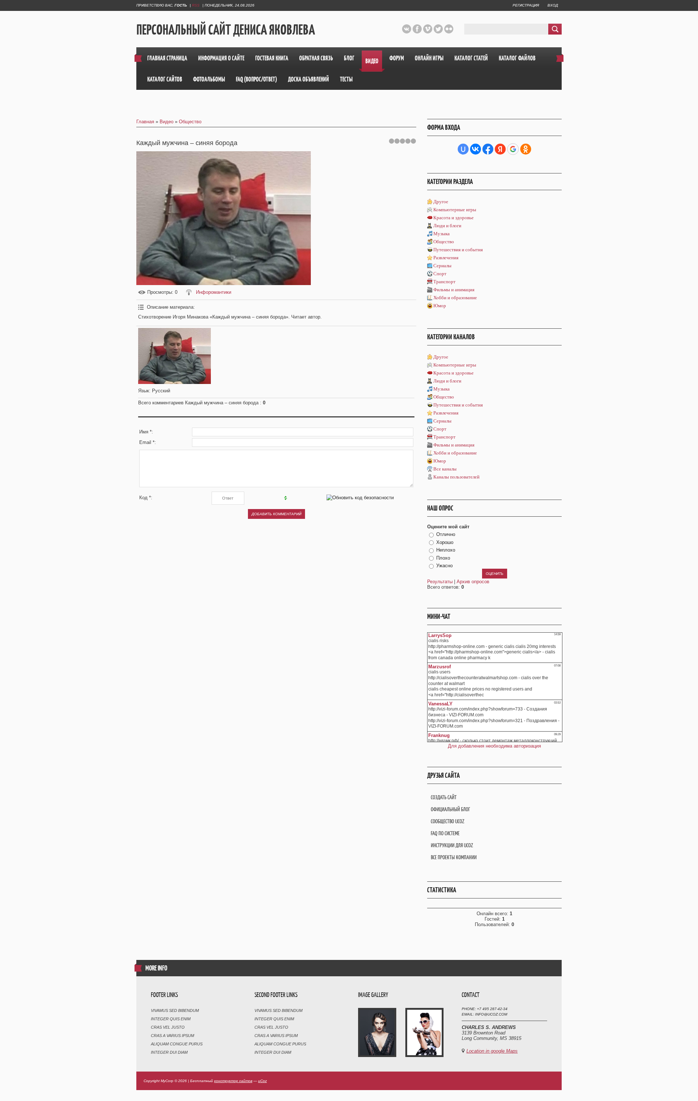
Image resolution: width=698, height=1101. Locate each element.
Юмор (439, 305)
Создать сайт (444, 797)
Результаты (440, 581)
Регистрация (526, 5)
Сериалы (442, 265)
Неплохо (445, 550)
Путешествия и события (458, 249)
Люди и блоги (447, 225)
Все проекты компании (454, 857)
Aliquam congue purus (176, 1044)
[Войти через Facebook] (487, 149)
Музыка (441, 233)
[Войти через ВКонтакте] (475, 149)
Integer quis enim (170, 1019)
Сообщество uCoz (447, 821)
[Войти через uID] (463, 149)
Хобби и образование (455, 297)
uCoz (262, 1081)
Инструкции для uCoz (452, 845)
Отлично (445, 534)
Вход (552, 5)
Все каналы (445, 469)
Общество (190, 121)
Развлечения (445, 257)
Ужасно (444, 565)
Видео (166, 121)
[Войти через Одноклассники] (525, 149)
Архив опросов (473, 581)
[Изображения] (174, 356)
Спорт (439, 273)
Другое (440, 201)
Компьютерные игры (454, 209)
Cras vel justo (168, 1027)
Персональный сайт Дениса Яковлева (225, 29)
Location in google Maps (492, 1051)
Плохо (443, 558)
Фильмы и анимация (453, 289)
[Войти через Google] (513, 149)
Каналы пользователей (456, 477)
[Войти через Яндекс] (500, 149)
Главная (145, 121)
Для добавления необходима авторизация (494, 746)
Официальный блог (450, 809)
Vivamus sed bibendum (175, 1010)
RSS (196, 5)
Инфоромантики (213, 292)
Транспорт (444, 281)
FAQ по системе (445, 833)
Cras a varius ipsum (172, 1035)
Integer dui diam (169, 1052)
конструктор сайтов (233, 1081)
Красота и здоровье (453, 217)
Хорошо (444, 542)
